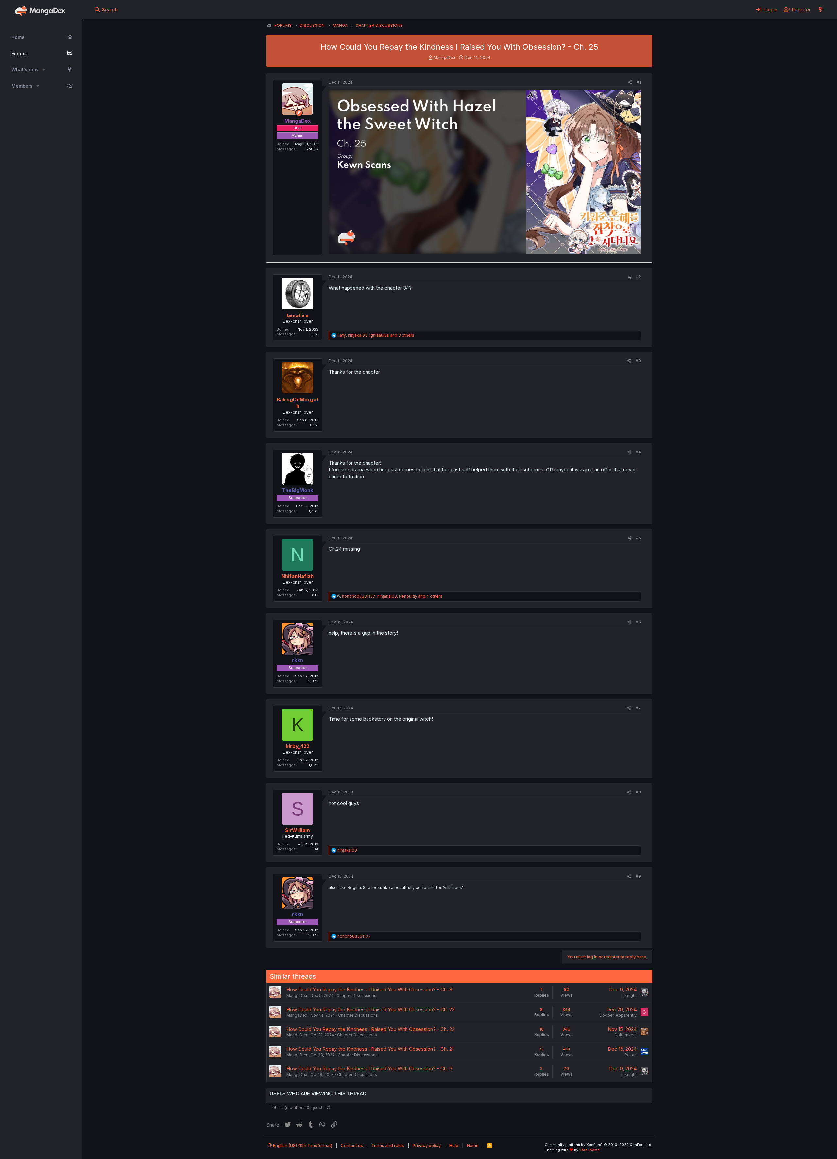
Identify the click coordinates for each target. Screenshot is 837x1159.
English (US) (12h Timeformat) (302, 1145)
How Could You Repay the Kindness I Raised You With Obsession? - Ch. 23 (370, 1009)
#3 (638, 360)
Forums (19, 53)
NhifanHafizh (298, 576)
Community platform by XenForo (598, 1144)
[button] (43, 69)
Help (453, 1145)
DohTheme (590, 1150)
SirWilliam (297, 830)
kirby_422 (297, 746)
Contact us (352, 1145)
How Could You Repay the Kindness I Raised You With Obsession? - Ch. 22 (370, 1029)
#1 (639, 82)
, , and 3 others (375, 335)
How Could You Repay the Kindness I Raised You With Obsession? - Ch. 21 (369, 1049)
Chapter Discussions (356, 995)
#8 (638, 792)
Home (18, 37)
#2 (638, 276)
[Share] (630, 82)
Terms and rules (387, 1145)
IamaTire (298, 315)
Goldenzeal (625, 1034)
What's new (25, 69)
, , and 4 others (392, 596)
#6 (638, 622)
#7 (638, 708)
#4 (638, 452)
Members (22, 86)
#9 (638, 876)
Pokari (630, 1054)
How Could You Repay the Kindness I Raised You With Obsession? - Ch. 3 (369, 1068)
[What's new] (820, 9)
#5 (638, 538)
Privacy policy (427, 1145)
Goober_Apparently (618, 1015)
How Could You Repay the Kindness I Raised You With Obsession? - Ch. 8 (369, 989)
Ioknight (629, 995)
